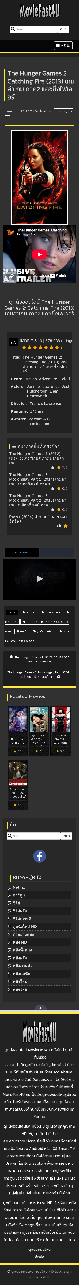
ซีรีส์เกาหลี (22, 919)
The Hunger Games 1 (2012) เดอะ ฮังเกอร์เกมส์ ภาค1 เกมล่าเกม (36, 458)
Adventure (52, 612)
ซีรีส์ (16, 903)
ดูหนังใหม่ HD (25, 926)
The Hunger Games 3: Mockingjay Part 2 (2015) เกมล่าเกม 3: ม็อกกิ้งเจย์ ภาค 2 (37, 500)
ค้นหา (63, 29)
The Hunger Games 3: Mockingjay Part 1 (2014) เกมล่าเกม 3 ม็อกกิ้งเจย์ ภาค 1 (37, 479)
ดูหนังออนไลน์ (45, 631)
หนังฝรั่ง (20, 958)
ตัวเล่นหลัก (22, 552)
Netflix (19, 887)
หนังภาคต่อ (23, 966)
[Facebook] (39, 856)
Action (30, 612)
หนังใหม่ (20, 981)
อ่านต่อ (39, 1256)
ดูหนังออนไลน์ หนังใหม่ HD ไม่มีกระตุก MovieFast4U (41, 1274)
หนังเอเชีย (21, 974)
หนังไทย (20, 989)
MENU (64, 45)
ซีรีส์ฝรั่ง (20, 911)
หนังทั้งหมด (23, 950)
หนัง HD (20, 942)
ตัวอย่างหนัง (23, 934)
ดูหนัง (23, 631)
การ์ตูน (19, 895)
